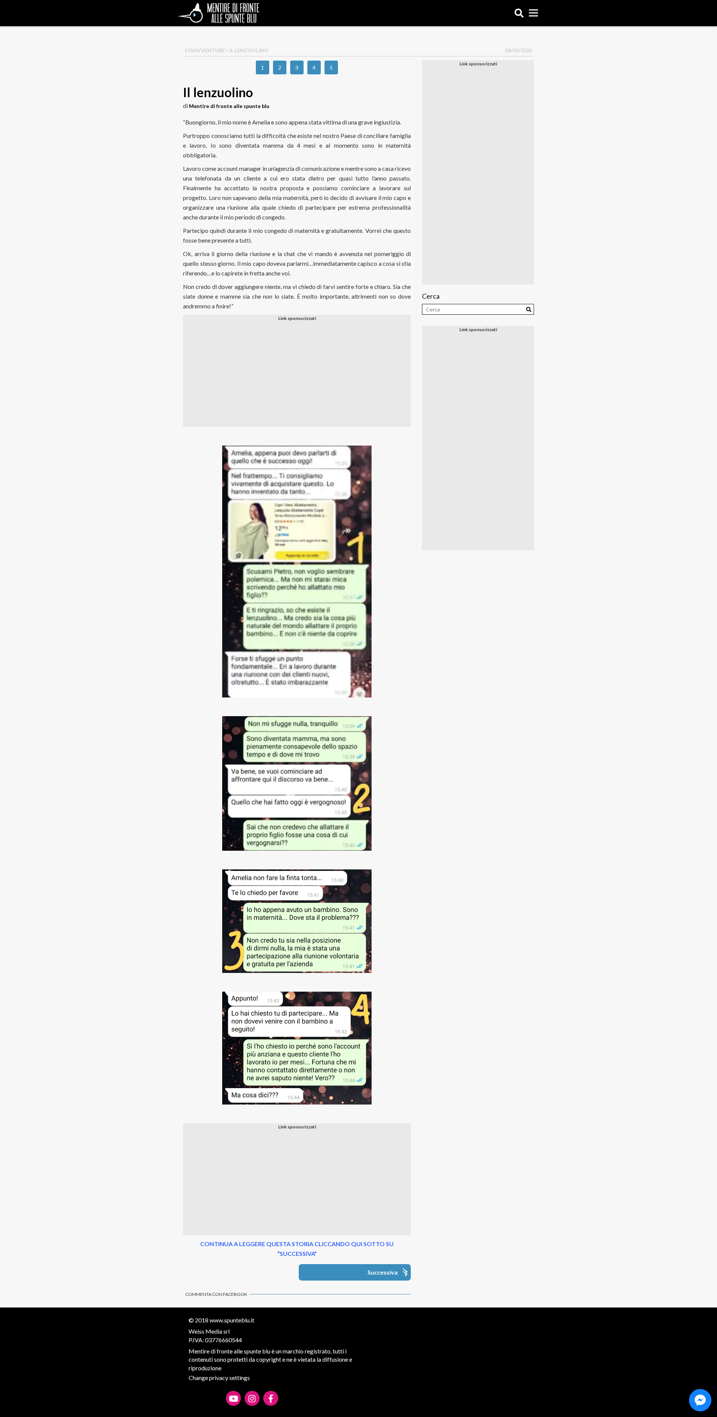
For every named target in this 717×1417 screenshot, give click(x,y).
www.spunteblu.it (231, 1320)
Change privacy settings (219, 1377)
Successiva (382, 1272)
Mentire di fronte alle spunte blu (229, 106)
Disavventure (205, 50)
